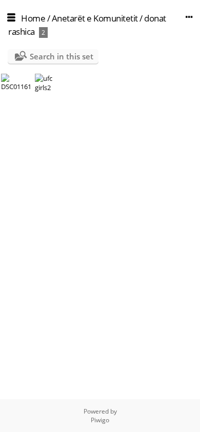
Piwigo (100, 420)
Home (33, 18)
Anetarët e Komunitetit (95, 18)
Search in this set (61, 56)
